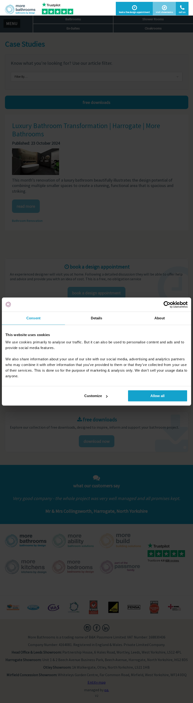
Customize (93, 396)
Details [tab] (96, 318)
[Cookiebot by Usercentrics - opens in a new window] (167, 304)
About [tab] (159, 318)
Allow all (157, 396)
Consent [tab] (33, 318)
